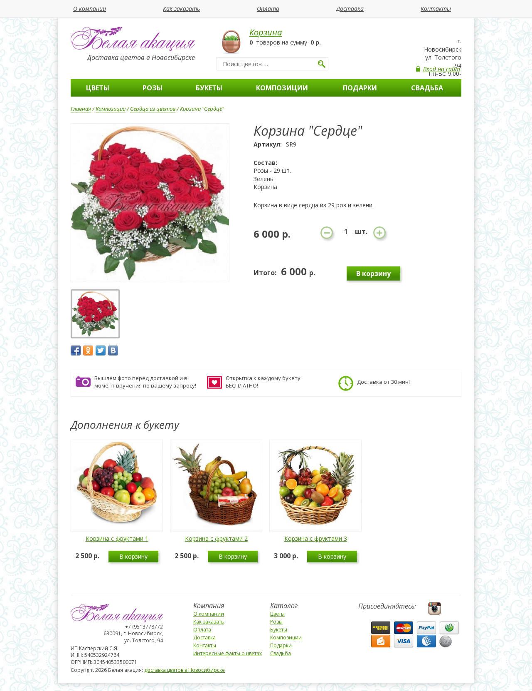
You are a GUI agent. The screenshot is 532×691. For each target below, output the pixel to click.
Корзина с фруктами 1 (117, 538)
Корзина (265, 32)
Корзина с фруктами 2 (216, 538)
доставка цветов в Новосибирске (184, 670)
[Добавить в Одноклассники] (88, 350)
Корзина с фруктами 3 (315, 538)
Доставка (350, 8)
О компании (89, 8)
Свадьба (427, 87)
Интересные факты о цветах (227, 653)
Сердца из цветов (152, 108)
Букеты (209, 87)
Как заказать (181, 8)
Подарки (360, 87)
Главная (81, 108)
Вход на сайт (441, 69)
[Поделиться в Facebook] (76, 350)
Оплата (268, 8)
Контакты (436, 8)
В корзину (133, 556)
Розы (153, 87)
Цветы (97, 87)
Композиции (282, 87)
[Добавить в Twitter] (101, 350)
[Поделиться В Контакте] (113, 350)
